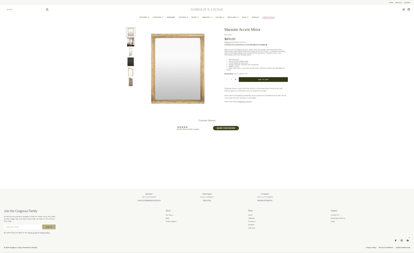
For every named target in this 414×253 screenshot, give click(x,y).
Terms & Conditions (386, 247)
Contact (407, 2)
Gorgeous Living (15, 247)
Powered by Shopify (29, 247)
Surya (229, 34)
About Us (398, 2)
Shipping (227, 42)
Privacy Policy (371, 247)
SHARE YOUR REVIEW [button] (226, 128)
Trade (391, 2)
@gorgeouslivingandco (264, 200)
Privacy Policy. (44, 232)
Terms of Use (32, 232)
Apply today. (207, 200)
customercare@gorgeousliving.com (149, 200)
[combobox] (27, 9)
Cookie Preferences (403, 247)
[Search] (47, 9)
